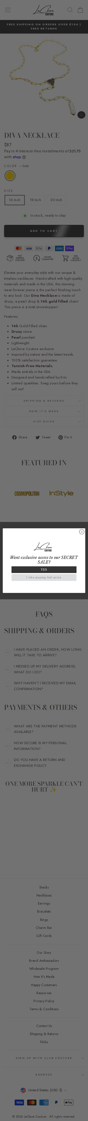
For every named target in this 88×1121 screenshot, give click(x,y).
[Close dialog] (81, 531)
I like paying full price (43, 577)
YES (44, 569)
